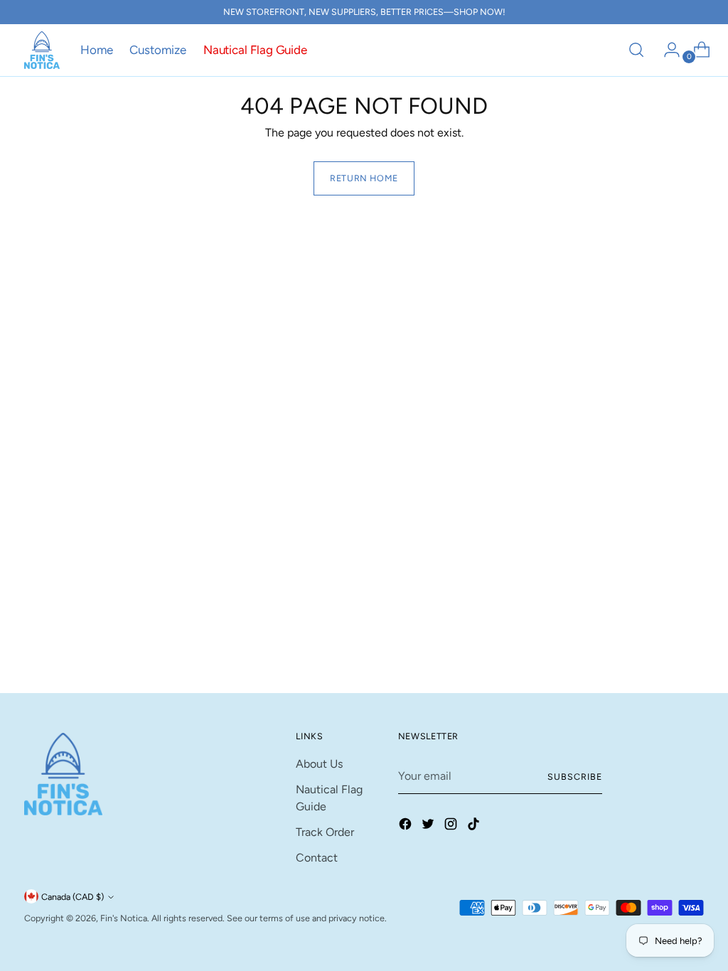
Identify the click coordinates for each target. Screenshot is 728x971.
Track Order (325, 832)
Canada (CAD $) (72, 896)
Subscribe (574, 776)
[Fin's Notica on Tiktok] (474, 826)
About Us (319, 764)
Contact (317, 857)
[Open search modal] (636, 50)
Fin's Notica (123, 918)
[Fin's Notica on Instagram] (452, 826)
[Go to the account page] (666, 50)
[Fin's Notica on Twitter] (429, 826)
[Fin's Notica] (42, 50)
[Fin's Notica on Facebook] (406, 826)
